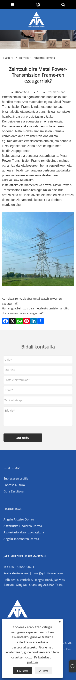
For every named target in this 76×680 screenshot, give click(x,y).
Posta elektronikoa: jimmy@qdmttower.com (33, 573)
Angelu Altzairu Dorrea (19, 519)
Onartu (43, 670)
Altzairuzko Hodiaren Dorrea (23, 526)
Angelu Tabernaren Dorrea (21, 539)
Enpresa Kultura (14, 485)
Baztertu (22, 670)
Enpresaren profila (16, 478)
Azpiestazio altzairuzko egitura (24, 532)
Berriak (24, 58)
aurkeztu (22, 437)
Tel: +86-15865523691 (19, 567)
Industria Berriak (44, 58)
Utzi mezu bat (56, 92)
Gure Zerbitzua (14, 491)
